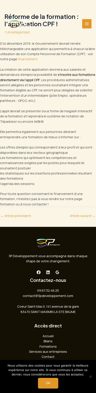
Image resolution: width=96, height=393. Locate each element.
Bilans (48, 341)
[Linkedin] (48, 272)
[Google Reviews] (57, 272)
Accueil (48, 336)
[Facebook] (39, 272)
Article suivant (83, 215)
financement (28, 59)
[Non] (90, 376)
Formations (48, 346)
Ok (48, 383)
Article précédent (15, 215)
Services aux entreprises (48, 351)
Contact (48, 356)
